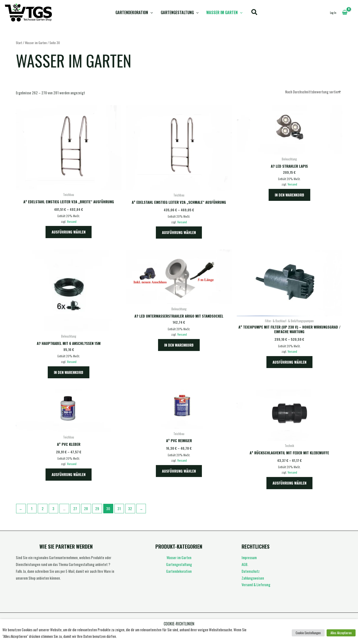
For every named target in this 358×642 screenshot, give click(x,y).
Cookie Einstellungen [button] (308, 632)
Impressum (249, 557)
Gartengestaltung (177, 12)
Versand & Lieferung (256, 584)
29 (97, 508)
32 (130, 508)
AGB (244, 564)
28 (86, 508)
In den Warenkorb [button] (289, 194)
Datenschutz (251, 571)
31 (119, 508)
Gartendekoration (131, 12)
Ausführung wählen (68, 231)
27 (75, 508)
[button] (150, 13)
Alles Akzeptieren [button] (341, 632)
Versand (71, 221)
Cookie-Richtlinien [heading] (179, 624)
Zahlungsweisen (253, 578)
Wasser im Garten (222, 12)
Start (19, 42)
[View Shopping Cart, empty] (344, 12)
